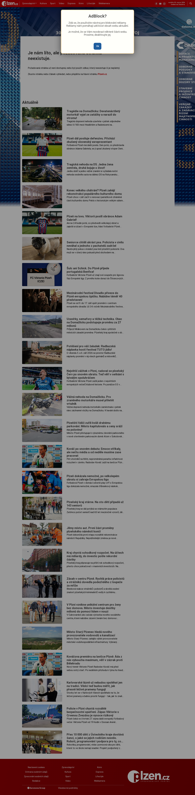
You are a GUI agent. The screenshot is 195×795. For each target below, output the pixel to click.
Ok (97, 46)
